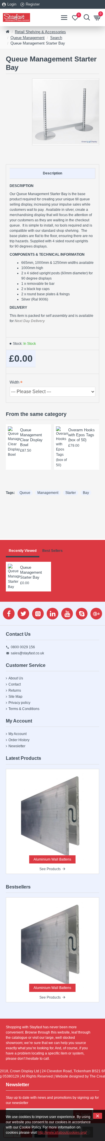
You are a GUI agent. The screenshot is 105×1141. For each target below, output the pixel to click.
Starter (70, 493)
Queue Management (27, 38)
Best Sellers (52, 551)
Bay (86, 493)
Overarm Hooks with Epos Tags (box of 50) (81, 435)
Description (52, 173)
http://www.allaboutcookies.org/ (62, 1133)
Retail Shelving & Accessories (40, 32)
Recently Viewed (22, 551)
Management (47, 493)
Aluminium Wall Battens (52, 859)
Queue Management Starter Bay (31, 572)
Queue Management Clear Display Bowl (31, 437)
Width (14, 382)
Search (56, 38)
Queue (25, 493)
